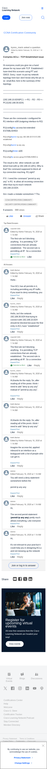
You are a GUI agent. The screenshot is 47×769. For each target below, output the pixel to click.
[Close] (43, 745)
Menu (43, 8)
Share (41, 216)
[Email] (15, 579)
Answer (27, 216)
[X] (25, 579)
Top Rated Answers (11, 223)
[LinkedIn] (30, 579)
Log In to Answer (23, 565)
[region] (23, 755)
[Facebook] (20, 579)
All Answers (8, 265)
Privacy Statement (22, 758)
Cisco (11, 9)
